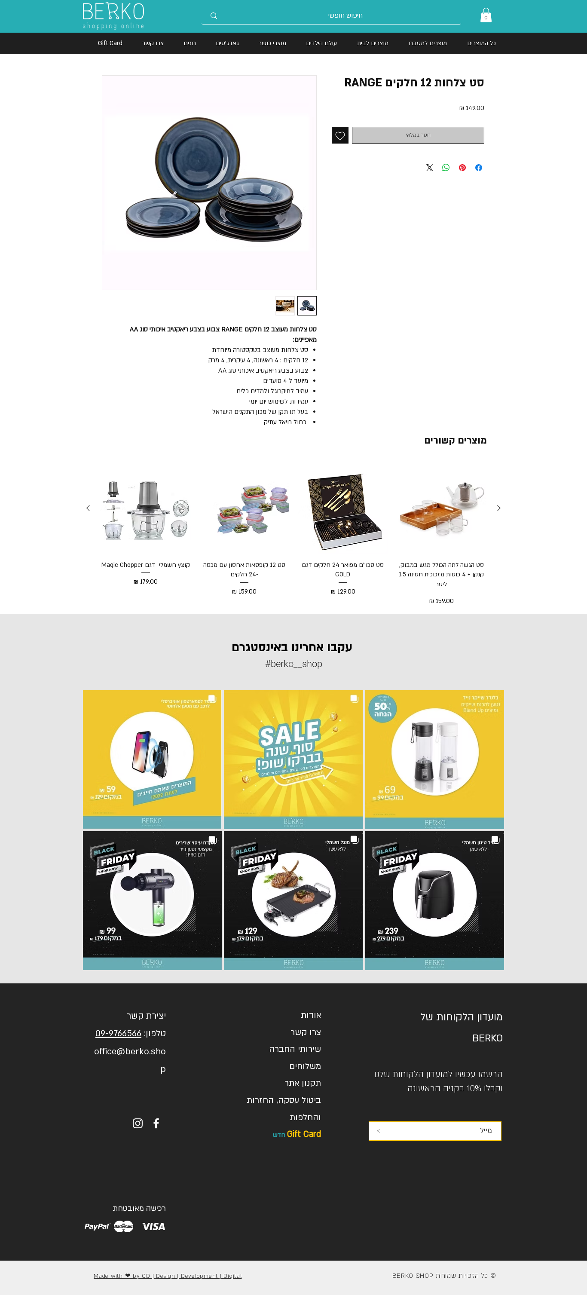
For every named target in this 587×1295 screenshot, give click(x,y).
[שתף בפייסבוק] (479, 167)
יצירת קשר (146, 1016)
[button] (486, 15)
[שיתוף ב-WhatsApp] (446, 167)
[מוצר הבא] (88, 508)
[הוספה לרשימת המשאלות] (340, 135)
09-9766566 (118, 1033)
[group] (293, 535)
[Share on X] (430, 167)
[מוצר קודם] (499, 508)
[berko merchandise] (156, 1123)
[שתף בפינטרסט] (462, 167)
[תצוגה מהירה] (442, 508)
